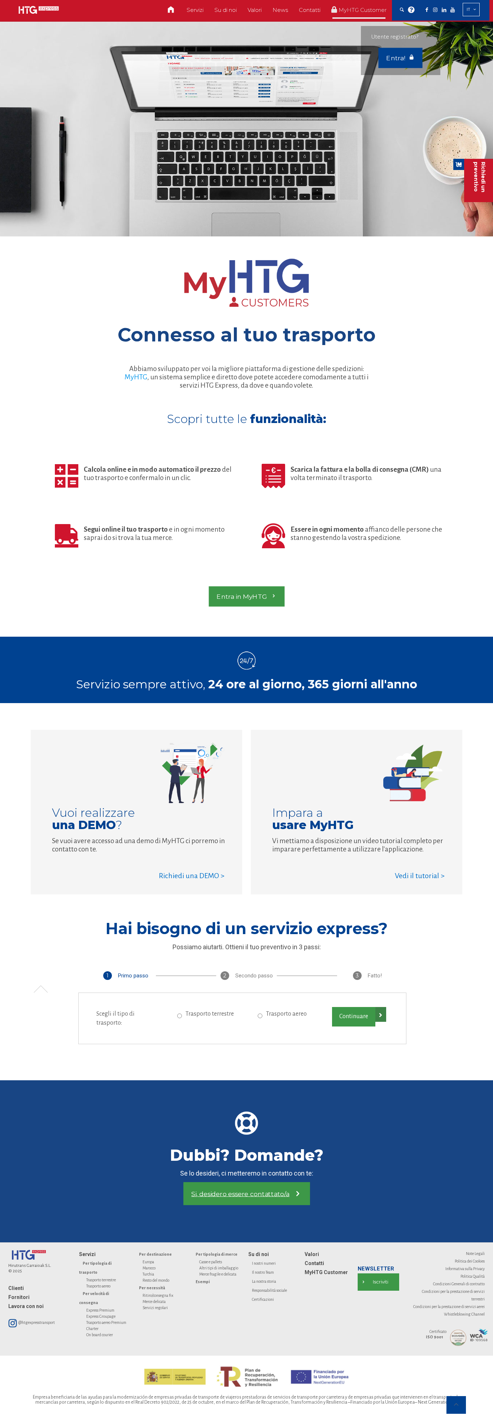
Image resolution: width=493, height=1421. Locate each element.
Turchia (148, 1274)
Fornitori (19, 1297)
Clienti (16, 1288)
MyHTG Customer (326, 1272)
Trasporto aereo (286, 1014)
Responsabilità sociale (269, 1290)
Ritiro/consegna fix (158, 1295)
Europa (148, 1262)
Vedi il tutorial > (420, 876)
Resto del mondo (156, 1280)
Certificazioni (263, 1299)
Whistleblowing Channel (464, 1314)
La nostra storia (264, 1281)
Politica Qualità (473, 1276)
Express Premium (100, 1310)
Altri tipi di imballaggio (218, 1268)
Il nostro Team (263, 1272)
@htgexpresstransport (36, 1322)
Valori (312, 1254)
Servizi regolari (155, 1308)
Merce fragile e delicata (217, 1274)
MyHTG (136, 377)
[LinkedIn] (443, 10)
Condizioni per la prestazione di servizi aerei (449, 1306)
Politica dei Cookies (470, 1261)
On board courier (99, 1335)
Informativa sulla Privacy (465, 1269)
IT (468, 9)
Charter (92, 1328)
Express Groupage (100, 1316)
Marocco (149, 1268)
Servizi (87, 1254)
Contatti (314, 1263)
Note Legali (475, 1253)
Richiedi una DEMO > (191, 876)
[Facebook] (426, 10)
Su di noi (258, 1254)
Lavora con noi (26, 1306)
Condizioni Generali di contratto (459, 1284)
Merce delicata (154, 1301)
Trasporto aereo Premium (106, 1322)
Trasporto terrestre (210, 1014)
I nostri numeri (264, 1263)
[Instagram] (435, 10)
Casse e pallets (210, 1262)
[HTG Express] (38, 10)
